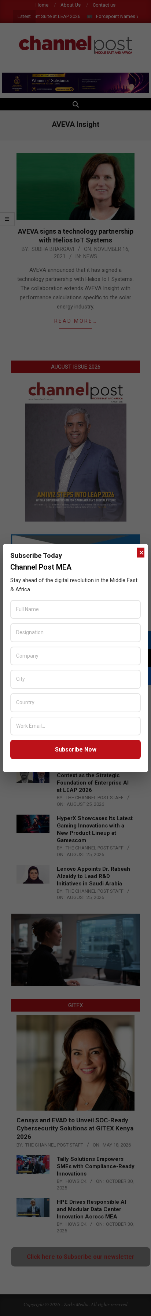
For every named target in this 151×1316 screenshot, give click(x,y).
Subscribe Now (75, 749)
